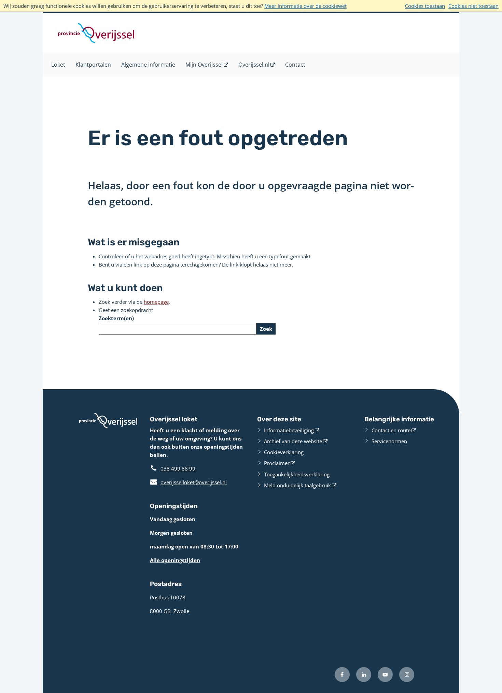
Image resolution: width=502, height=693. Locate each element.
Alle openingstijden (175, 560)
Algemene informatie (148, 64)
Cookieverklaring (284, 452)
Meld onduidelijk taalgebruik (297, 485)
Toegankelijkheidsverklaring (297, 474)
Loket (58, 64)
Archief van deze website (293, 441)
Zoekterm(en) (116, 318)
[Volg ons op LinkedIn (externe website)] (363, 674)
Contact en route (391, 430)
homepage (156, 301)
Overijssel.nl (253, 64)
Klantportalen (93, 64)
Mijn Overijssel (204, 64)
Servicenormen (389, 441)
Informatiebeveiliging (289, 430)
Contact (295, 64)
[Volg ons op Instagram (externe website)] (406, 674)
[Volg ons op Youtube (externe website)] (385, 674)
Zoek (266, 328)
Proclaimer (277, 463)
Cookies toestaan (425, 5)
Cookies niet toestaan (473, 5)
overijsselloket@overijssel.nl (188, 482)
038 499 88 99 (178, 468)
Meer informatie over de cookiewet (305, 5)
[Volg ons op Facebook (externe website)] (342, 674)
